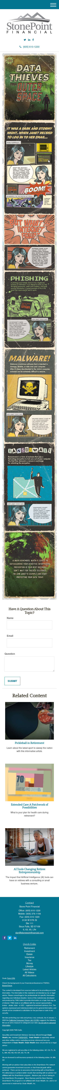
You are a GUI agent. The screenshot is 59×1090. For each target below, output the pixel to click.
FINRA (20, 1037)
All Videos (29, 972)
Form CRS (11, 978)
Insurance (29, 957)
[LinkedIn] (29, 40)
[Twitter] (25, 40)
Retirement (29, 948)
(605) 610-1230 (31, 46)
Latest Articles (29, 969)
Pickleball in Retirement (29, 743)
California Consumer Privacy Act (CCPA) (24, 1020)
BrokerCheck (7, 985)
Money (29, 963)
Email (10, 635)
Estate (29, 954)
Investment (29, 951)
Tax (29, 960)
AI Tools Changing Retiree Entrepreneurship (29, 871)
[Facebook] (33, 40)
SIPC (26, 1037)
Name (10, 618)
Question (10, 653)
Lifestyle (29, 966)
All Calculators (29, 975)
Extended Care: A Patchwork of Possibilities (29, 806)
